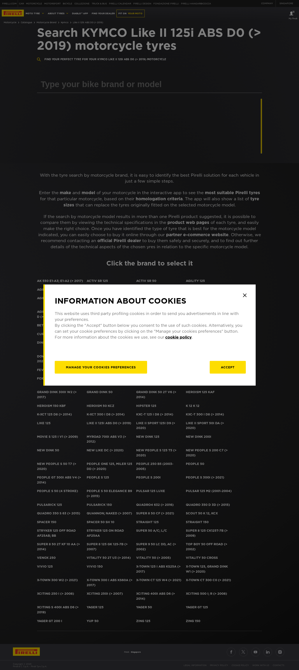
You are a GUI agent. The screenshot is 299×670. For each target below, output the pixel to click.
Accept (228, 367)
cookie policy (178, 337)
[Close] (244, 295)
